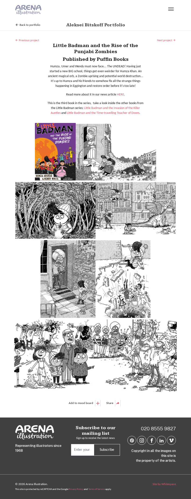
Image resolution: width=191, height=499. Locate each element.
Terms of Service (96, 489)
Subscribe (107, 450)
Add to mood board (81, 403)
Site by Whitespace (164, 484)
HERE (120, 94)
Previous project (28, 40)
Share (109, 403)
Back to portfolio (29, 25)
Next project (165, 40)
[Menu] (171, 10)
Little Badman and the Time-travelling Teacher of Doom (103, 113)
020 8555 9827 (158, 428)
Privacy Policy (76, 489)
